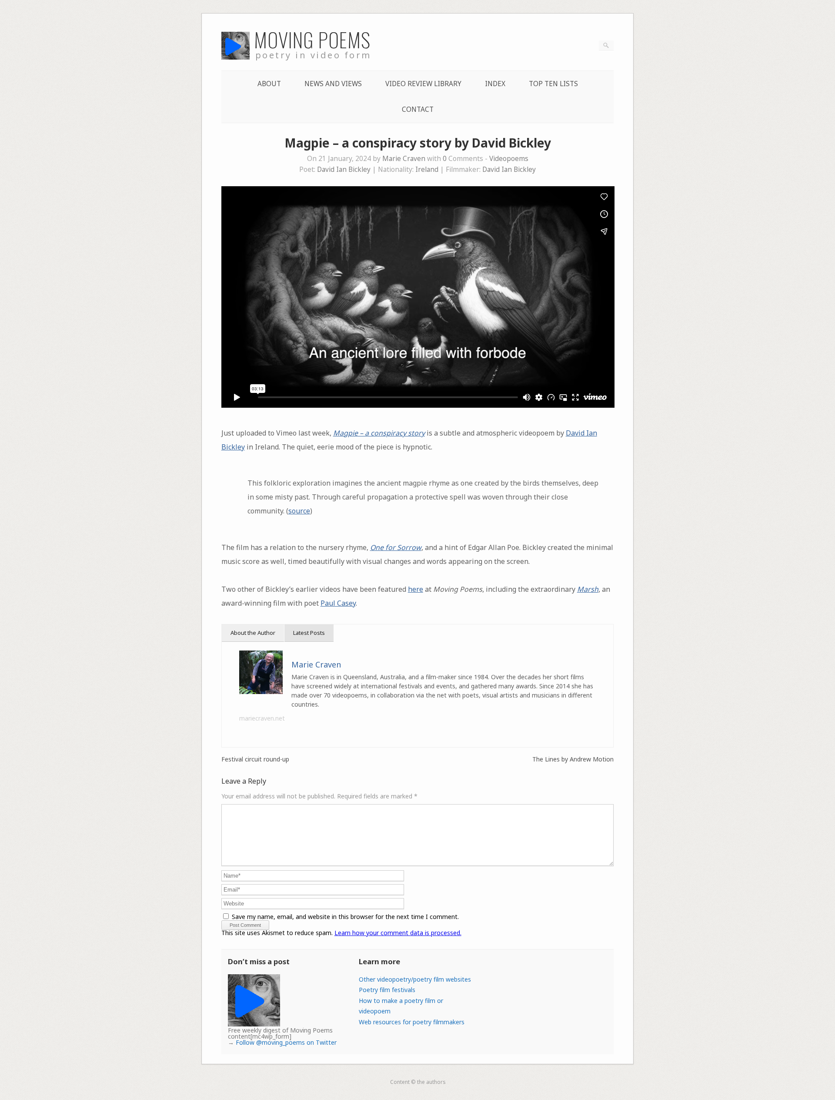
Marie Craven (403, 158)
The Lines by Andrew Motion (573, 759)
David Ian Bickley (344, 169)
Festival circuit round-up (255, 759)
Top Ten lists (553, 83)
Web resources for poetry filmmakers (411, 1022)
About (269, 83)
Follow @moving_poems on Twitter (286, 1042)
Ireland (426, 169)
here (415, 589)
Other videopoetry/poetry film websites (415, 979)
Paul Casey (338, 603)
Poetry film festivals (387, 990)
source (299, 511)
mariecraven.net (262, 718)
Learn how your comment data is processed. (397, 933)
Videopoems (508, 158)
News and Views (333, 83)
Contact (418, 109)
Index (495, 83)
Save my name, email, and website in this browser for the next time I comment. (345, 916)
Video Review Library (423, 83)
